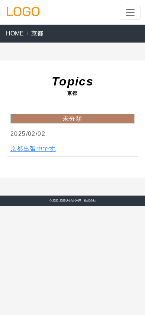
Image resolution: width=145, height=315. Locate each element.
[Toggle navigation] (130, 12)
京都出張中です (33, 149)
